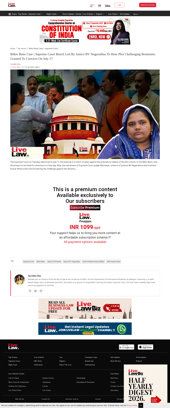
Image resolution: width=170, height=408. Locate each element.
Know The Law (65, 365)
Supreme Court (34, 14)
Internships (114, 390)
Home (12, 48)
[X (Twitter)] (30, 291)
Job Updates (125, 14)
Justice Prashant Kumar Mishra (93, 262)
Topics (14, 14)
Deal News (114, 378)
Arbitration (38, 365)
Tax (60, 357)
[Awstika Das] (19, 279)
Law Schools (88, 14)
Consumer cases (91, 357)
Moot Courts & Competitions (18, 382)
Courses (45, 386)
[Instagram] (41, 291)
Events (113, 382)
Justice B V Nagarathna (71, 262)
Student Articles (48, 378)
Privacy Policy (132, 405)
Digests (99, 14)
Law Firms (112, 14)
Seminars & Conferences (17, 386)
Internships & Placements (85, 382)
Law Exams (46, 390)
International (90, 365)
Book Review (116, 361)
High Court (12, 365)
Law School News (14, 390)
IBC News (38, 361)
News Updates (68, 14)
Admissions (46, 382)
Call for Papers (13, 378)
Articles (78, 14)
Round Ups (89, 361)
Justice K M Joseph (54, 262)
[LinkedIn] (35, 291)
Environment (141, 357)
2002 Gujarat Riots (113, 262)
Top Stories (22, 14)
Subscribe (85, 207)
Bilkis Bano (41, 262)
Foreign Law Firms (117, 386)
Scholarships (81, 378)
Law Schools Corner (16, 374)
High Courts (51, 14)
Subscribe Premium (148, 5)
